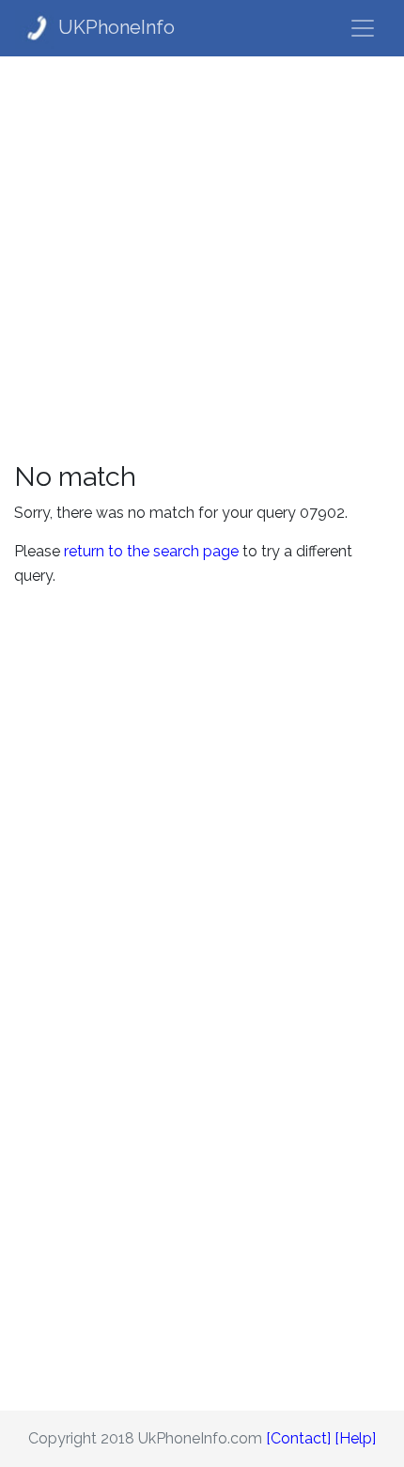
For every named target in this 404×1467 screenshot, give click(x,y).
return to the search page (151, 551)
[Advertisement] (202, 258)
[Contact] (298, 1438)
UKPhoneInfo (116, 27)
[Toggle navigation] (362, 28)
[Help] (355, 1438)
